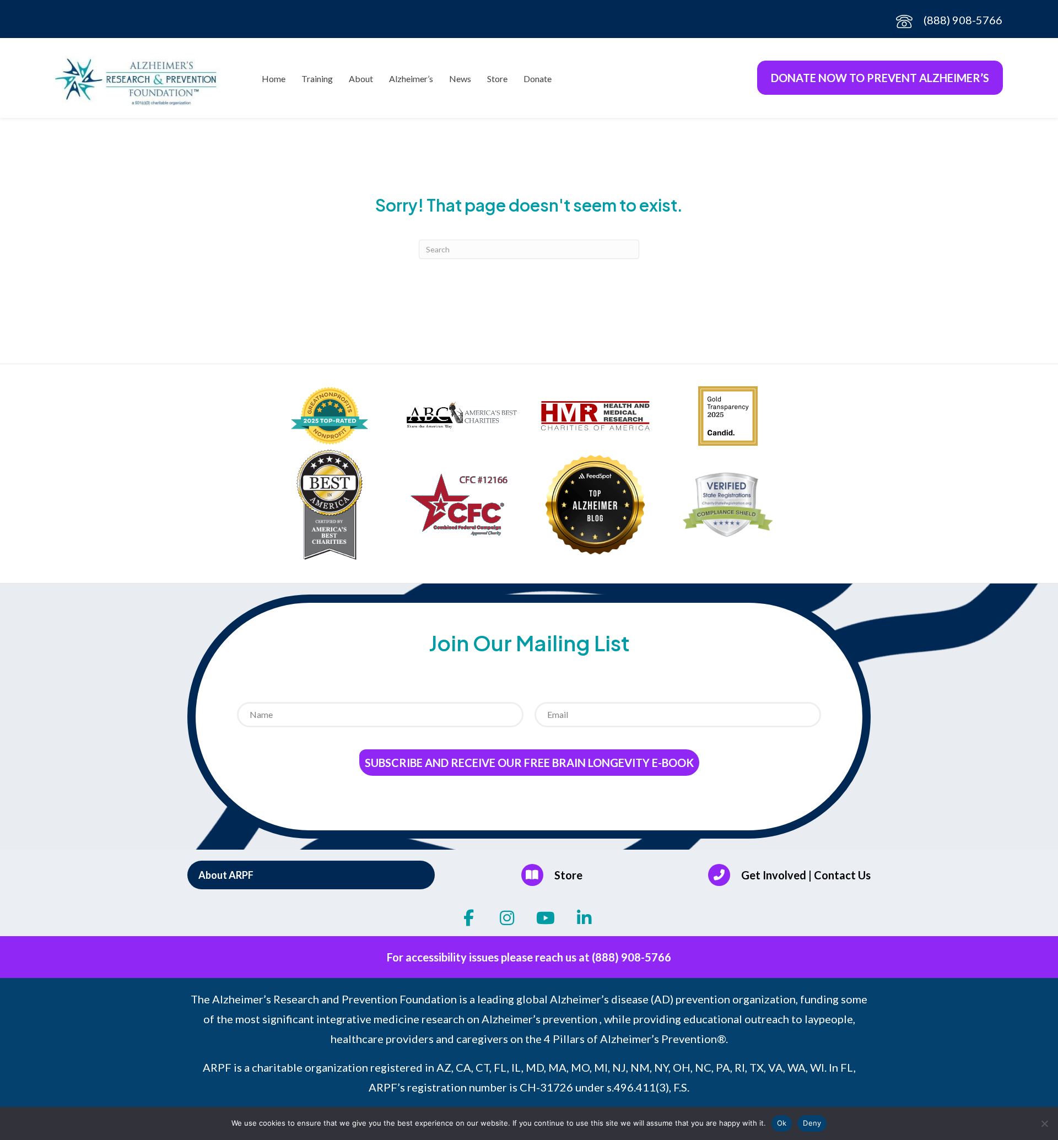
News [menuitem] (460, 78)
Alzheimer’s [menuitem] (411, 78)
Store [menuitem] (497, 78)
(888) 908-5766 (963, 19)
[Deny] (1044, 1123)
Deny (812, 1123)
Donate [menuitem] (537, 78)
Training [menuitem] (317, 78)
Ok (782, 1123)
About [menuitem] (361, 78)
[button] (311, 875)
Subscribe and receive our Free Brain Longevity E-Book (529, 762)
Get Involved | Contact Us (806, 875)
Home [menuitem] (273, 78)
